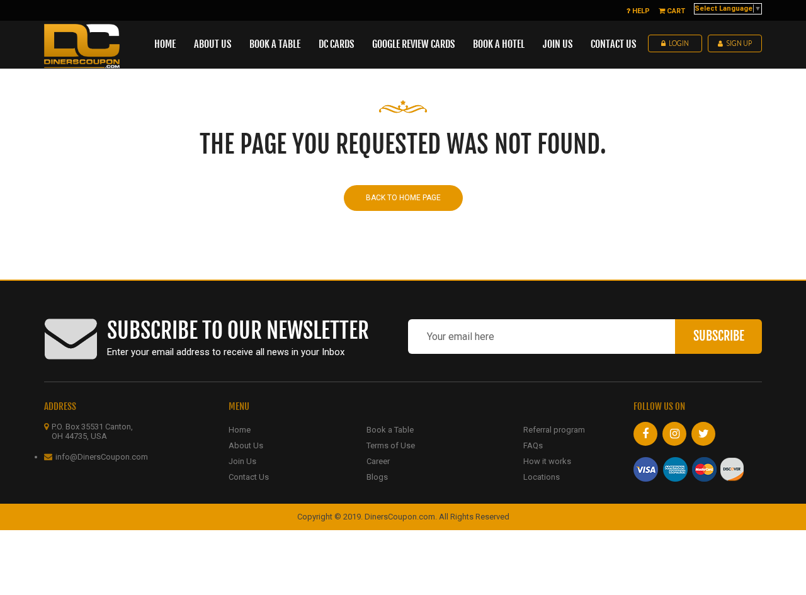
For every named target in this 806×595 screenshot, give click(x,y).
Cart (675, 11)
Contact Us (249, 477)
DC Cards (336, 44)
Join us (557, 44)
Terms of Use (390, 445)
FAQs (533, 445)
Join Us (242, 461)
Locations (541, 477)
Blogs (377, 477)
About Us (246, 445)
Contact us (613, 44)
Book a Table (274, 44)
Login (679, 43)
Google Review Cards (413, 44)
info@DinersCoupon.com (101, 457)
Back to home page (403, 197)
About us (212, 44)
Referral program (554, 429)
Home (165, 44)
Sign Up (739, 43)
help (640, 11)
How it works (547, 461)
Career (378, 461)
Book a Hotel (499, 44)
